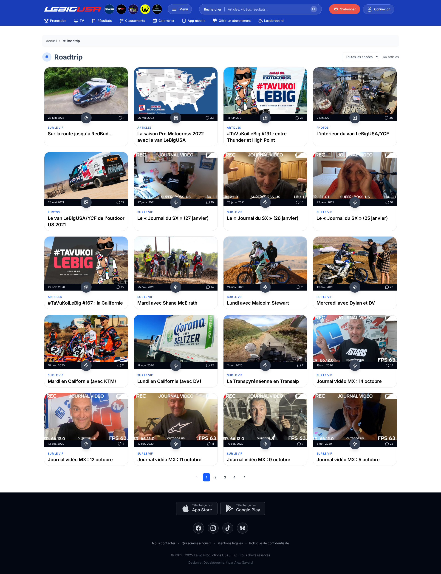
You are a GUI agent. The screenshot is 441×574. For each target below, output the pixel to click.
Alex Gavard (243, 562)
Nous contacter (163, 543)
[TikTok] (227, 528)
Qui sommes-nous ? (196, 543)
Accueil (51, 41)
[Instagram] (213, 528)
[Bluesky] (242, 528)
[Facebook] (198, 528)
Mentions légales (230, 543)
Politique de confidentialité (269, 543)
